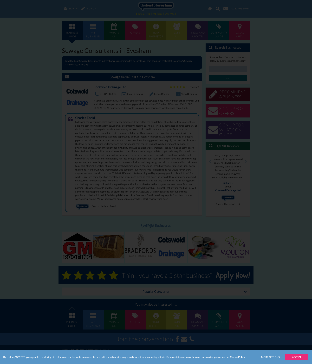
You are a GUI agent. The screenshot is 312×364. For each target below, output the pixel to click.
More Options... (271, 357)
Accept (296, 357)
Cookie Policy (237, 357)
